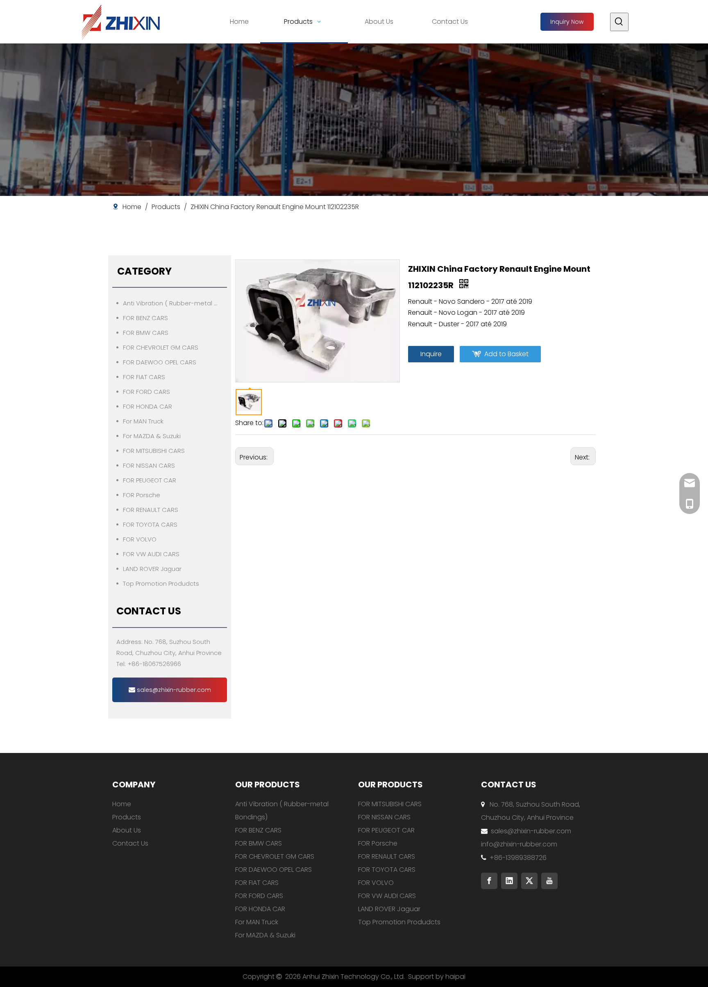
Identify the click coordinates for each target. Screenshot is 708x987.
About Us (126, 830)
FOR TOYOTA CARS (150, 524)
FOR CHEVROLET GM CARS (160, 347)
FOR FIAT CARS (144, 377)
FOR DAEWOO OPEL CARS (159, 362)
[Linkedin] (509, 881)
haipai (455, 976)
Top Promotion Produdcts (161, 583)
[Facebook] (489, 881)
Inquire (431, 354)
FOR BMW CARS (145, 332)
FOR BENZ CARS (145, 318)
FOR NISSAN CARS (149, 465)
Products (126, 817)
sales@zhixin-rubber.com (173, 690)
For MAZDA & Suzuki (152, 436)
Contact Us (130, 843)
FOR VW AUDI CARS (151, 554)
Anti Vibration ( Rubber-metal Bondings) (175, 303)
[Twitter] (529, 881)
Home (121, 804)
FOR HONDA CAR (147, 406)
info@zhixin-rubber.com (519, 844)
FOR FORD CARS (146, 391)
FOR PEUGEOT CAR (149, 480)
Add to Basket (506, 354)
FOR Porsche (141, 495)
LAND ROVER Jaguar (152, 568)
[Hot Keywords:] (619, 22)
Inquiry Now (566, 22)
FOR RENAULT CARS (150, 509)
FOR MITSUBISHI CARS (154, 450)
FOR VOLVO (140, 539)
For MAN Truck (143, 421)
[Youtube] (549, 881)
